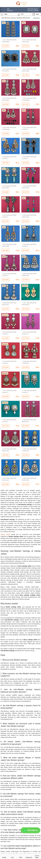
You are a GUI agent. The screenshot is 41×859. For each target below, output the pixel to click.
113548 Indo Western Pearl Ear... (9, 303)
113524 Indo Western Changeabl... (9, 128)
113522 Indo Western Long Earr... (9, 99)
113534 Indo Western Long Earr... (29, 216)
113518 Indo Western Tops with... (9, 70)
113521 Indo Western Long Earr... (29, 70)
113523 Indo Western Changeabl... (29, 99)
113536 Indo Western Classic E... (29, 245)
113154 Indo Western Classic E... (9, 362)
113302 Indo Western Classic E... (29, 391)
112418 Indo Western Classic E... (9, 333)
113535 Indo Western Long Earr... (9, 245)
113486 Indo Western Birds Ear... (29, 420)
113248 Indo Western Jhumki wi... (29, 362)
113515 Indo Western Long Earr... (9, 40)
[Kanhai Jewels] (21, 3)
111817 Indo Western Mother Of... (29, 303)
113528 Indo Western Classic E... (9, 157)
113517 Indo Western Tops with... (29, 40)
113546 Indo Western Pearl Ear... (29, 274)
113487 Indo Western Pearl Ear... (9, 450)
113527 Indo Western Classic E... (29, 128)
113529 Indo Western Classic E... (29, 157)
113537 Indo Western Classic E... (9, 274)
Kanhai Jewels (5, 534)
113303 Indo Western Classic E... (9, 420)
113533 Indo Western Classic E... (9, 216)
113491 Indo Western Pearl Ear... (9, 479)
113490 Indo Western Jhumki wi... (29, 450)
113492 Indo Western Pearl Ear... (29, 479)
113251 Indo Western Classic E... (9, 391)
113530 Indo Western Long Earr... (9, 187)
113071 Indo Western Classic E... (29, 333)
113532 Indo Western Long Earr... (29, 187)
